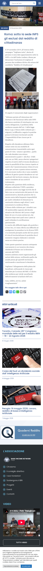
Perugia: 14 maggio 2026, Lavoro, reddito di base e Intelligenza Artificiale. (19, 411)
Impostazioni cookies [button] (11, 566)
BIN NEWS (4, 28)
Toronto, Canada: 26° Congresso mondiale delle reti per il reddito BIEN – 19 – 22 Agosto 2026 (21, 333)
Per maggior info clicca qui (16, 287)
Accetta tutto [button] (26, 566)
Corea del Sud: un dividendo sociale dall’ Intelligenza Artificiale (21, 372)
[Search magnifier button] (34, 3)
